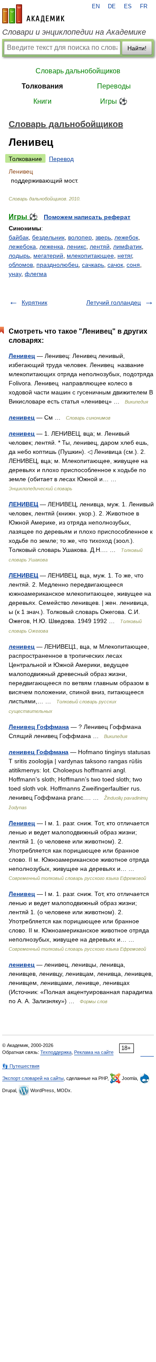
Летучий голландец (113, 302)
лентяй (100, 246)
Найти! (136, 48)
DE (112, 6)
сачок (115, 264)
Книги (42, 101)
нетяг (124, 255)
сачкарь (93, 264)
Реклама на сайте (94, 1052)
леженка (51, 246)
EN (96, 6)
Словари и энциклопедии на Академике (74, 32)
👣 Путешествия (20, 1066)
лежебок (126, 237)
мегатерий (48, 255)
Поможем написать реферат (87, 216)
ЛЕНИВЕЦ (23, 504)
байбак (19, 237)
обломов (21, 264)
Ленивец (22, 355)
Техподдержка (56, 1052)
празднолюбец (57, 264)
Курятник (34, 302)
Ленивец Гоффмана (39, 726)
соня (133, 264)
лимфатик (127, 246)
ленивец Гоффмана (38, 751)
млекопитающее (90, 255)
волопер (80, 237)
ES (128, 6)
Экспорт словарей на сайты (33, 1078)
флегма (36, 273)
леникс (76, 246)
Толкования (42, 86)
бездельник (48, 237)
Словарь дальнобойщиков (78, 71)
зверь (103, 237)
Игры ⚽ (113, 101)
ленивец (22, 417)
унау (15, 273)
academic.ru (33, 13)
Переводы (114, 86)
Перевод (61, 158)
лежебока (22, 246)
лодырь (19, 255)
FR (143, 6)
